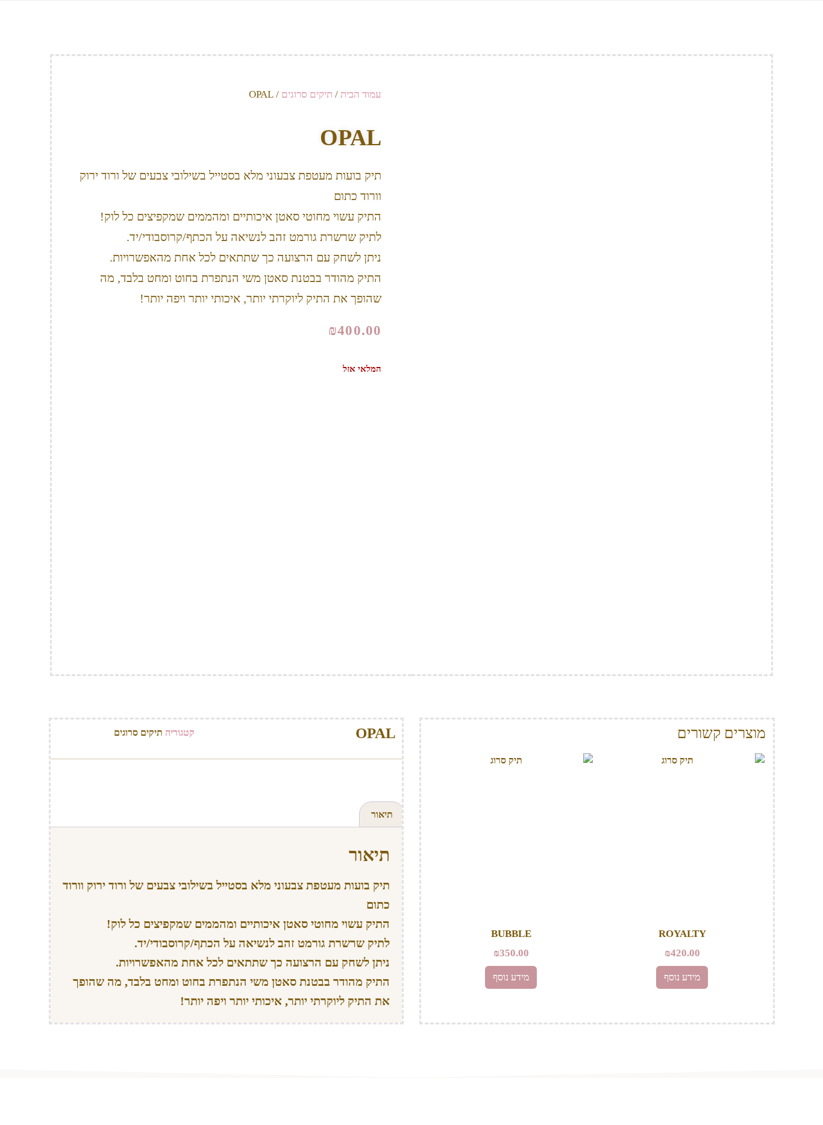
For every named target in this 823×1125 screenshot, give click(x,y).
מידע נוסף (682, 977)
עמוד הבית (360, 94)
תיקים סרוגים (307, 94)
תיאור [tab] (382, 814)
